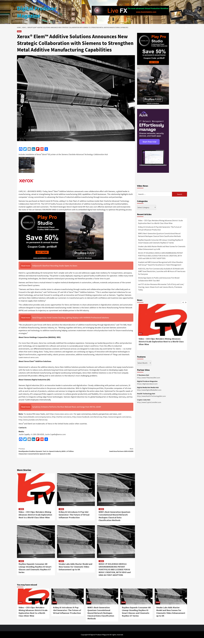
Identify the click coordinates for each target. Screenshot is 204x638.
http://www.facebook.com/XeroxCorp (87, 417)
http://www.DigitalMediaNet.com (149, 390)
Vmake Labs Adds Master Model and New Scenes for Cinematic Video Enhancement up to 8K (75, 567)
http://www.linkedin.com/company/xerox (35, 417)
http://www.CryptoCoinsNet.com (149, 402)
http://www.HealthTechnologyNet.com (151, 396)
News (19, 31)
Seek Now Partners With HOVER (121, 450)
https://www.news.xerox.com (61, 414)
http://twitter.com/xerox (61, 417)
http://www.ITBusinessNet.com (148, 378)
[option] (162, 328)
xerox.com (34, 357)
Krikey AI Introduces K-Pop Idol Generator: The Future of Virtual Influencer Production (74, 515)
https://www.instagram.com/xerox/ (117, 417)
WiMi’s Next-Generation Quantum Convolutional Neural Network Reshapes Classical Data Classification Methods (114, 516)
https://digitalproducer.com (147, 384)
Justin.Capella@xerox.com (55, 434)
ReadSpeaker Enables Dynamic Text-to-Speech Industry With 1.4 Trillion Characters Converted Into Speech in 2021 (46, 451)
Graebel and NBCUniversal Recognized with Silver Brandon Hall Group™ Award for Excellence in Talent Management (160, 263)
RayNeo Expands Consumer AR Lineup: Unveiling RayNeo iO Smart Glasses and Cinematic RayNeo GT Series (35, 568)
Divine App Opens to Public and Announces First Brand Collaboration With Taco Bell (158, 279)
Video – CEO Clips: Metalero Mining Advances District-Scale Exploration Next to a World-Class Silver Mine (35, 515)
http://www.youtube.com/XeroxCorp (33, 419)
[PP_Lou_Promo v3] (61, 236)
